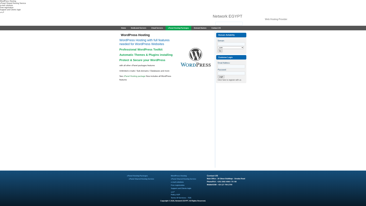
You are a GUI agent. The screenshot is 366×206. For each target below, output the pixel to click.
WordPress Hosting (8, 1)
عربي (2, 12)
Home (123, 28)
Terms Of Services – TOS (181, 198)
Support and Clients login (10, 10)
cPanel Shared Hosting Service (13, 3)
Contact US (216, 28)
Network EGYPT (227, 16)
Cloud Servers (157, 28)
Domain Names (200, 28)
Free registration (6, 7)
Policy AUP (175, 195)
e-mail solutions (6, 5)
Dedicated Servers (138, 28)
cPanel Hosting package (134, 76)
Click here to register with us (229, 80)
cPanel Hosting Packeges (178, 28)
